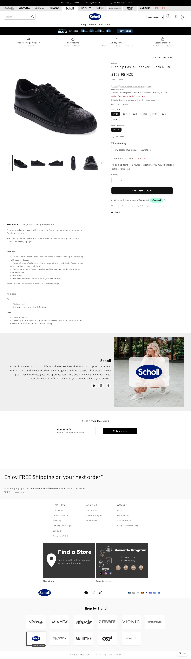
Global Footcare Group (84, 655)
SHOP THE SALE (125, 31)
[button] (182, 17)
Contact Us (58, 510)
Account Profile (124, 520)
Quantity (114, 174)
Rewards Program (94, 515)
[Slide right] (101, 163)
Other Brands (92, 520)
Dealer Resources (61, 515)
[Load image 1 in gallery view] (21, 163)
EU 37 (125, 114)
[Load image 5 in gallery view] (91, 163)
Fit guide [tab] (27, 224)
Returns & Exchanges (62, 525)
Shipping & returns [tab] (45, 224)
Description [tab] (13, 224)
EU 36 (115, 114)
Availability (120, 143)
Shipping (57, 520)
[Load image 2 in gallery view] (38, 163)
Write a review (120, 430)
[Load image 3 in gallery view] (56, 163)
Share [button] (117, 212)
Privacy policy (101, 655)
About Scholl (92, 510)
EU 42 (115, 119)
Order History (123, 515)
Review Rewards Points (127, 525)
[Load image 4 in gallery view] (73, 163)
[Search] (33, 16)
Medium (116, 130)
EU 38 (135, 114)
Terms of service (115, 655)
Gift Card (57, 531)
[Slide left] (9, 163)
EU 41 (164, 114)
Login (119, 510)
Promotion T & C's (61, 536)
